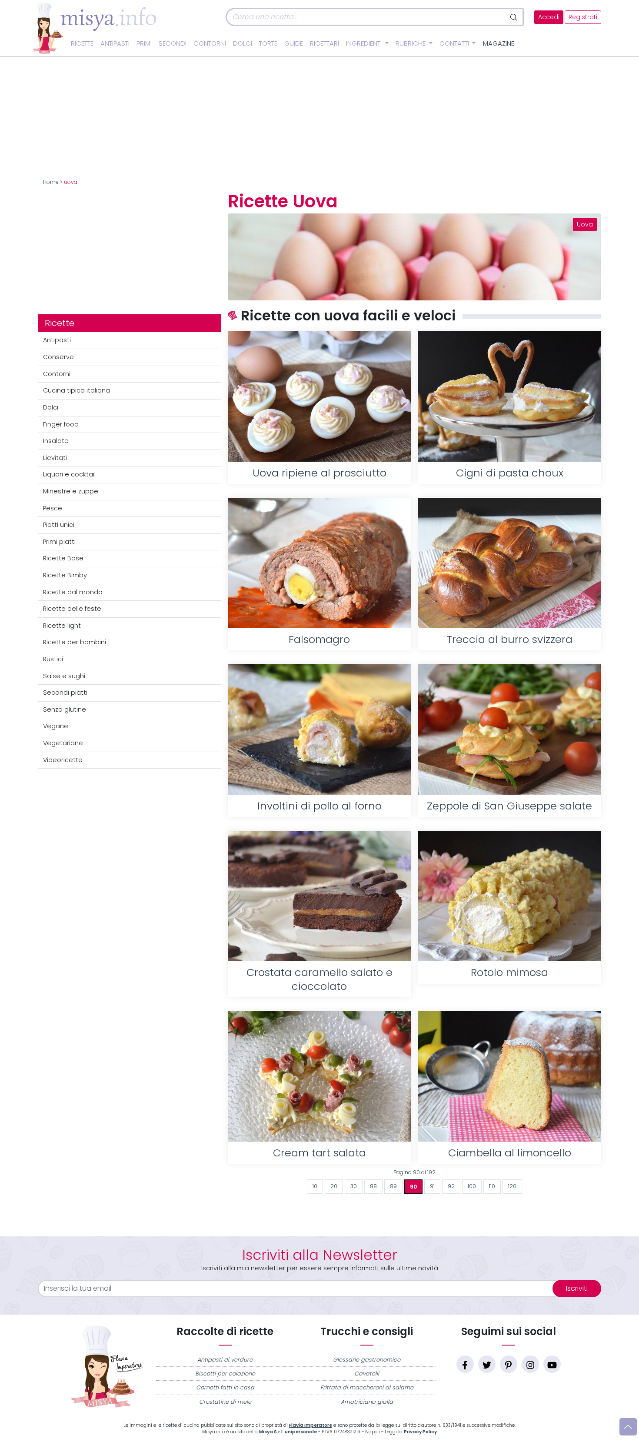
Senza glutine (64, 709)
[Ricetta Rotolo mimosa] (509, 896)
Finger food (61, 424)
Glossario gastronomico (366, 1359)
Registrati (583, 17)
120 (512, 1186)
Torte (268, 43)
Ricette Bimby (65, 575)
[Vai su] (628, 1426)
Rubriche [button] (411, 43)
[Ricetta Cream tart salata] (319, 1076)
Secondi (172, 43)
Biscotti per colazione (225, 1373)
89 (393, 1186)
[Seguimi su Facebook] (465, 1364)
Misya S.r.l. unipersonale (288, 1432)
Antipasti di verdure (225, 1359)
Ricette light (62, 625)
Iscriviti (577, 1288)
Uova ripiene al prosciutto (319, 472)
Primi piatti (59, 542)
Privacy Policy (420, 1432)
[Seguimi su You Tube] (552, 1364)
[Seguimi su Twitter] (487, 1364)
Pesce (52, 508)
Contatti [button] (455, 43)
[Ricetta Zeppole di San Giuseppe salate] (509, 729)
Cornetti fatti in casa (225, 1387)
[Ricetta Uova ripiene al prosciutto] (319, 396)
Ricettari (324, 43)
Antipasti (115, 43)
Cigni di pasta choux (509, 472)
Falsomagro (319, 639)
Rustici (53, 659)
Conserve (58, 357)
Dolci (242, 43)
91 (432, 1186)
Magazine (498, 43)
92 (451, 1186)
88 (373, 1186)
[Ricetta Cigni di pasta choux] (509, 396)
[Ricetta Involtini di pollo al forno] (319, 729)
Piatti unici (58, 525)
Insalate (56, 441)
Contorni (209, 43)
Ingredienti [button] (364, 43)
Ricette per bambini (74, 642)
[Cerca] (514, 17)
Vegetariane (63, 743)
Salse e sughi (64, 676)
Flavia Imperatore (310, 1425)
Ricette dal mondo (73, 592)
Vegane (55, 726)
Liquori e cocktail (69, 474)
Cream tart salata (319, 1152)
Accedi (548, 17)
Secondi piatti (65, 692)
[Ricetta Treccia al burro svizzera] (509, 563)
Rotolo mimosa (509, 972)
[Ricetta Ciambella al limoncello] (509, 1076)
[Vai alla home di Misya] (94, 28)
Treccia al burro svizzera (509, 639)
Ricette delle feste (72, 609)
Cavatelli (366, 1373)
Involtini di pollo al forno (319, 805)
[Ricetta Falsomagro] (319, 563)
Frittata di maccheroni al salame (366, 1387)
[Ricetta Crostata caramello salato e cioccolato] (319, 896)
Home (51, 182)
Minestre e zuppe (70, 491)
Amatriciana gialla (367, 1402)
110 (492, 1186)
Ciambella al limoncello (509, 1152)
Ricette (82, 43)
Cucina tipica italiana (76, 390)
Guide (293, 43)
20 (333, 1186)
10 (315, 1186)
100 (472, 1186)
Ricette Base (63, 558)
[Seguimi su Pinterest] (508, 1364)
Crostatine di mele (225, 1402)
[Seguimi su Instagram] (530, 1364)
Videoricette (63, 760)
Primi (144, 43)
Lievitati (55, 458)
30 (353, 1186)
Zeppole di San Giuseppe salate (509, 805)
